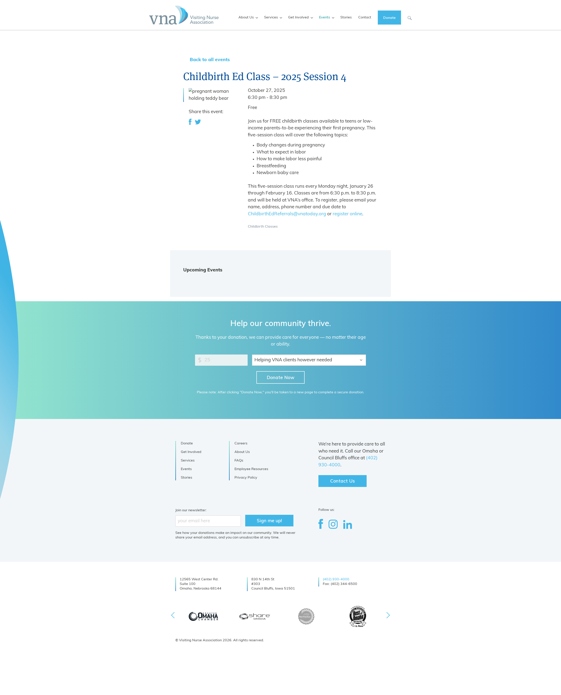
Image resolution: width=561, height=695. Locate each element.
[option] (203, 616)
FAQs (238, 460)
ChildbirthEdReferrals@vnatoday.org (287, 214)
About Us (242, 452)
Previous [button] (174, 615)
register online (347, 214)
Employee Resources (251, 469)
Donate (187, 443)
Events (186, 469)
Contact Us (342, 481)
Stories (186, 477)
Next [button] (387, 615)
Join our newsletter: (191, 510)
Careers (240, 443)
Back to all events (210, 60)
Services (188, 460)
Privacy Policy (245, 477)
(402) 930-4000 (336, 579)
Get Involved (191, 452)
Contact (364, 17)
